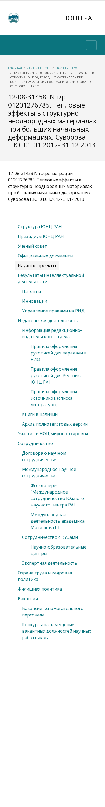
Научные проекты (70, 68)
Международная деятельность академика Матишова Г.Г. (58, 521)
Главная (15, 68)
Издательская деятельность (48, 320)
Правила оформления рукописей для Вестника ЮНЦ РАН (56, 375)
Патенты (31, 291)
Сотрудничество (35, 443)
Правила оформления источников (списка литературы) (54, 398)
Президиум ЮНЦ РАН (41, 236)
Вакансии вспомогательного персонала (52, 611)
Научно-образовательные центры (58, 550)
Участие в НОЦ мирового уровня (53, 434)
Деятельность (38, 68)
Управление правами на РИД (53, 311)
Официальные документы (45, 256)
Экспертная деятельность (49, 563)
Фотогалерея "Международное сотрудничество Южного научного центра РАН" (57, 495)
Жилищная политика (40, 589)
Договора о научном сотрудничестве (44, 456)
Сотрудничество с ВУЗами (50, 537)
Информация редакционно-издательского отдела (52, 333)
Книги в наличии (40, 414)
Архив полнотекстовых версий (55, 424)
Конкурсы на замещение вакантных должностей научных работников (56, 631)
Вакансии (28, 599)
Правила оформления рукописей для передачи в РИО (59, 352)
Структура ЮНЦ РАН (40, 227)
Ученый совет (32, 246)
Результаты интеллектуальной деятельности (51, 278)
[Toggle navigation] (91, 45)
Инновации (34, 301)
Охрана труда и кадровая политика (45, 576)
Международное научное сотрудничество (49, 472)
